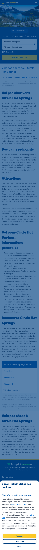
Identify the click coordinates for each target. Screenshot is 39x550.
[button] (19, 546)
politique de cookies (19, 504)
